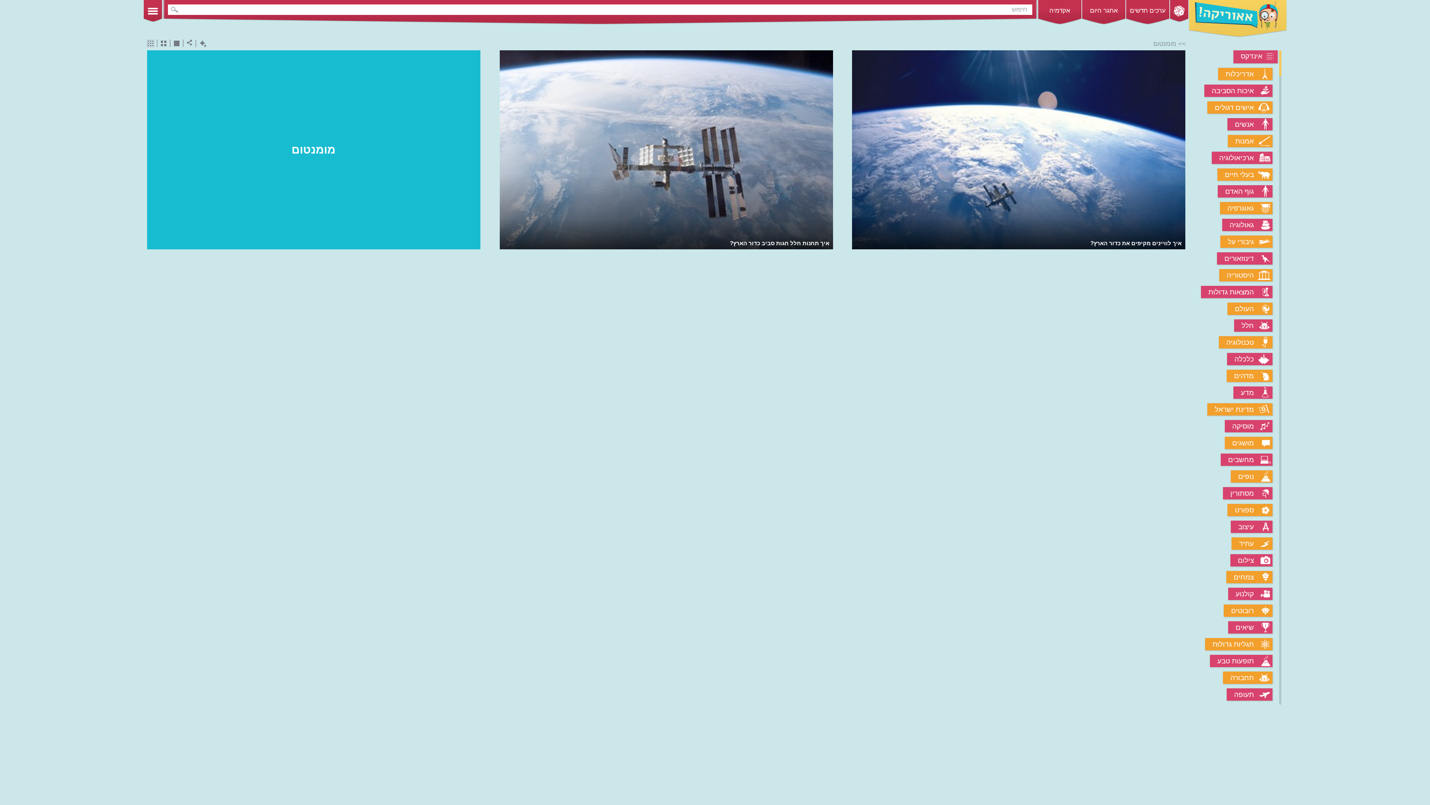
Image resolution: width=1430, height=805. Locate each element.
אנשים (1244, 124)
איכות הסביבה (1233, 91)
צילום (1246, 560)
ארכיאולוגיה (1236, 158)
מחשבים (1241, 460)
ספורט (1244, 510)
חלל (1248, 325)
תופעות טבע (1235, 661)
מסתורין (1242, 493)
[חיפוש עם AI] (201, 43)
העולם (1244, 309)
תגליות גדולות (1233, 644)
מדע (1247, 393)
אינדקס (1251, 56)
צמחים (1244, 577)
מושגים (1243, 443)
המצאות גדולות (1231, 292)
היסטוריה (1240, 275)
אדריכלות (1240, 74)
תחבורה (1242, 678)
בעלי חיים (1239, 175)
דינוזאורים (1239, 258)
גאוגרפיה (1240, 208)
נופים (1246, 476)
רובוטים (1242, 611)
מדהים (1244, 376)
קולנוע (1245, 594)
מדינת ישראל (1234, 409)
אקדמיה (1059, 10)
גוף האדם (1239, 191)
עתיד (1246, 543)
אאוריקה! (1238, 18)
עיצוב (1246, 527)
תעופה (1244, 694)
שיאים (1245, 627)
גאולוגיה (1242, 225)
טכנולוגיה (1240, 342)
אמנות (1244, 141)
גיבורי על (1241, 242)
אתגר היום (1104, 10)
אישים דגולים (1234, 107)
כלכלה (1244, 359)
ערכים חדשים (1148, 10)
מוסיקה (1243, 426)
